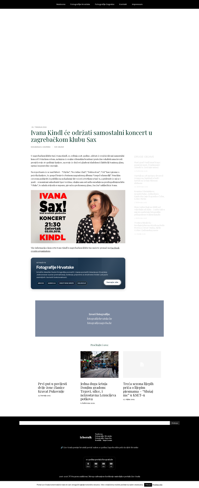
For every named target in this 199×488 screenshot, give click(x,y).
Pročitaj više (157, 485)
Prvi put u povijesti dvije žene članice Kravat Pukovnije (52, 387)
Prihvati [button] (148, 485)
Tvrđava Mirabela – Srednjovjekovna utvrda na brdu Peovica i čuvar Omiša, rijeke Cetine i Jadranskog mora (149, 226)
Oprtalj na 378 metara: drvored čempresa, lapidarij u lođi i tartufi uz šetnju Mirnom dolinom (148, 179)
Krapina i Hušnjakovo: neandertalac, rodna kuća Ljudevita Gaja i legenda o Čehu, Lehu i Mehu (149, 195)
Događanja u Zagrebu (40, 147)
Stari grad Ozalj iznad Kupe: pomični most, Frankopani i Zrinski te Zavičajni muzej (147, 165)
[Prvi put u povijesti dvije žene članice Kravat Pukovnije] (57, 364)
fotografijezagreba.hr (99, 323)
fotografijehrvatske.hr (99, 318)
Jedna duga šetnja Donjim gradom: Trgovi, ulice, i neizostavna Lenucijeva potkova (98, 391)
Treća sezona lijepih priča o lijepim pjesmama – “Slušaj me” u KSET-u (138, 389)
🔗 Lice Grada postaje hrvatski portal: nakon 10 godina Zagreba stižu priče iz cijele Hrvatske (99, 447)
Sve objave (59, 147)
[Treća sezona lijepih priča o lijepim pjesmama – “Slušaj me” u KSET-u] (142, 364)
